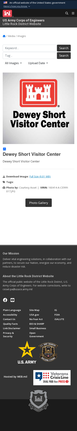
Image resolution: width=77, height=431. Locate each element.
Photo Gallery (38, 203)
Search (63, 48)
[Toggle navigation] (71, 13)
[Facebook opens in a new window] (5, 300)
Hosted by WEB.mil (15, 376)
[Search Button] (65, 13)
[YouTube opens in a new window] (12, 300)
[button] (17, 6)
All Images (12, 63)
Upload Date (37, 63)
